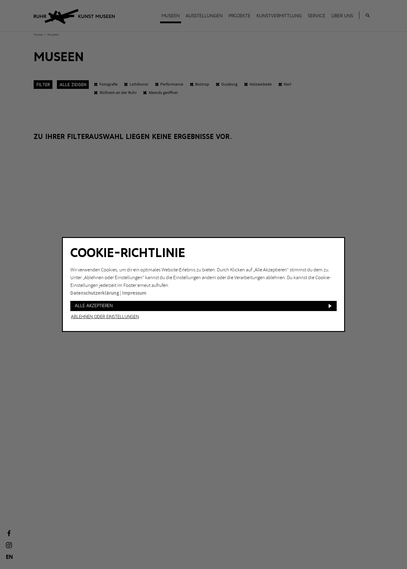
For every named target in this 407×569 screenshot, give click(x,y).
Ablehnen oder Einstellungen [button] (105, 317)
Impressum (134, 293)
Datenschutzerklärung (94, 293)
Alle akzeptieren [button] (94, 306)
